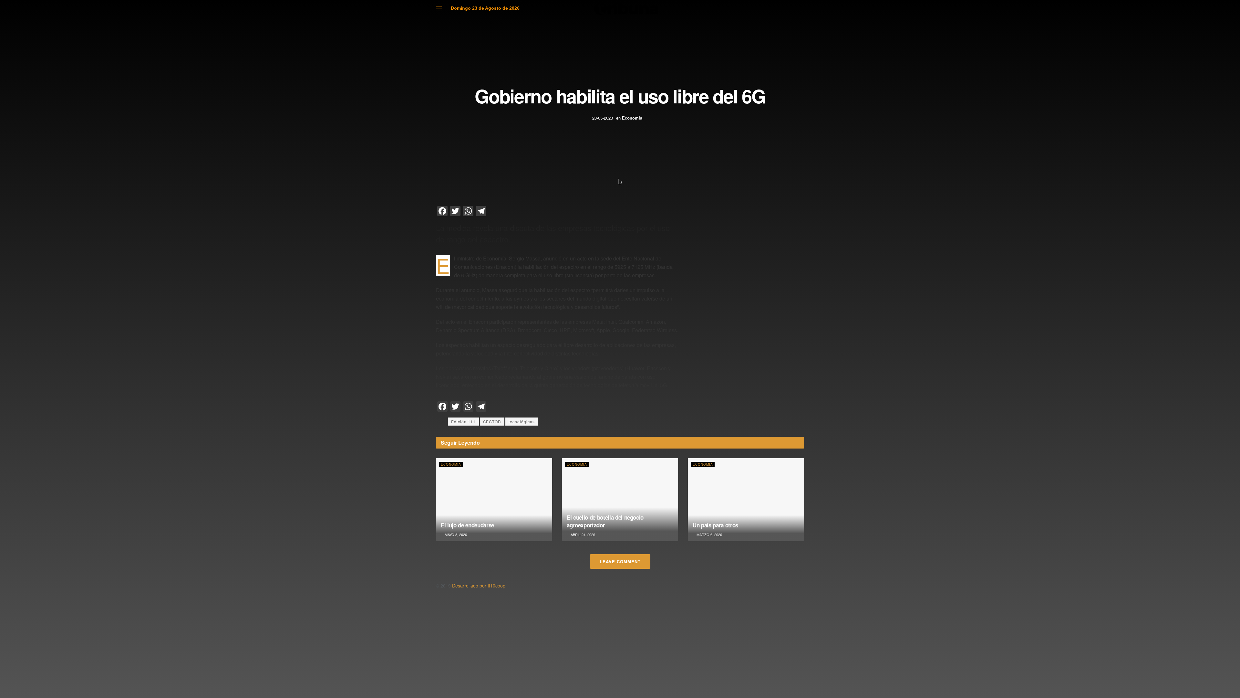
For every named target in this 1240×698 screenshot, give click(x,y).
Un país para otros (715, 525)
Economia (632, 118)
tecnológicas (522, 421)
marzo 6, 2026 (709, 534)
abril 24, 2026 (582, 534)
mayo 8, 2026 (455, 534)
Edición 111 (463, 421)
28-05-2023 (602, 118)
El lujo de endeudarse (467, 525)
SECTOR (492, 421)
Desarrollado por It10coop (478, 585)
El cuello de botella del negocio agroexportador (605, 521)
